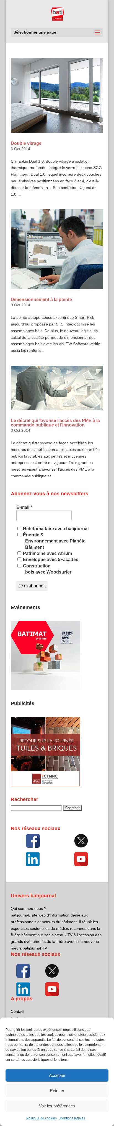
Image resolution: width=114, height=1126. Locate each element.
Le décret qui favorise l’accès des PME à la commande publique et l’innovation (55, 422)
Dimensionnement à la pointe (41, 299)
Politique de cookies (41, 1118)
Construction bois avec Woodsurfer (46, 569)
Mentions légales (72, 1118)
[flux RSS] (33, 841)
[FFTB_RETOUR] (45, 785)
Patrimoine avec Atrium (47, 553)
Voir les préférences (57, 1106)
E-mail (24, 507)
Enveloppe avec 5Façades (50, 559)
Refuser (57, 1090)
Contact (17, 1011)
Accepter (57, 1075)
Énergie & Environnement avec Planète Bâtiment (54, 541)
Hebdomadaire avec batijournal (55, 528)
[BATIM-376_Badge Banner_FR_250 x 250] (45, 689)
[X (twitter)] (81, 841)
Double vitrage (26, 143)
